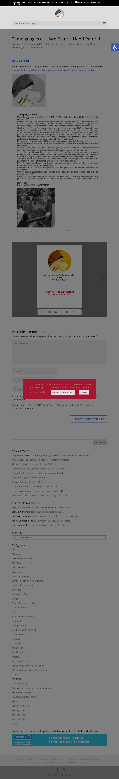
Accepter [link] (83, 392)
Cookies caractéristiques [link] (62, 392)
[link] (115, 47)
